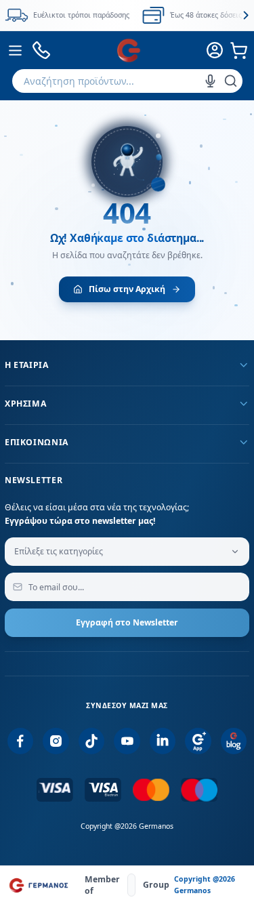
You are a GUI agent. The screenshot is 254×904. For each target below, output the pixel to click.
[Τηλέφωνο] (42, 50)
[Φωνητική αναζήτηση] (210, 81)
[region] (127, 15)
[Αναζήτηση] (230, 81)
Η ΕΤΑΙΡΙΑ (27, 365)
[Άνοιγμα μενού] (15, 50)
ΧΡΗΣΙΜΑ (25, 403)
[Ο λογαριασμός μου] (215, 50)
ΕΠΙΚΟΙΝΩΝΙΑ (36, 442)
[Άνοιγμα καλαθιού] (239, 50)
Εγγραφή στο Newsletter (127, 622)
